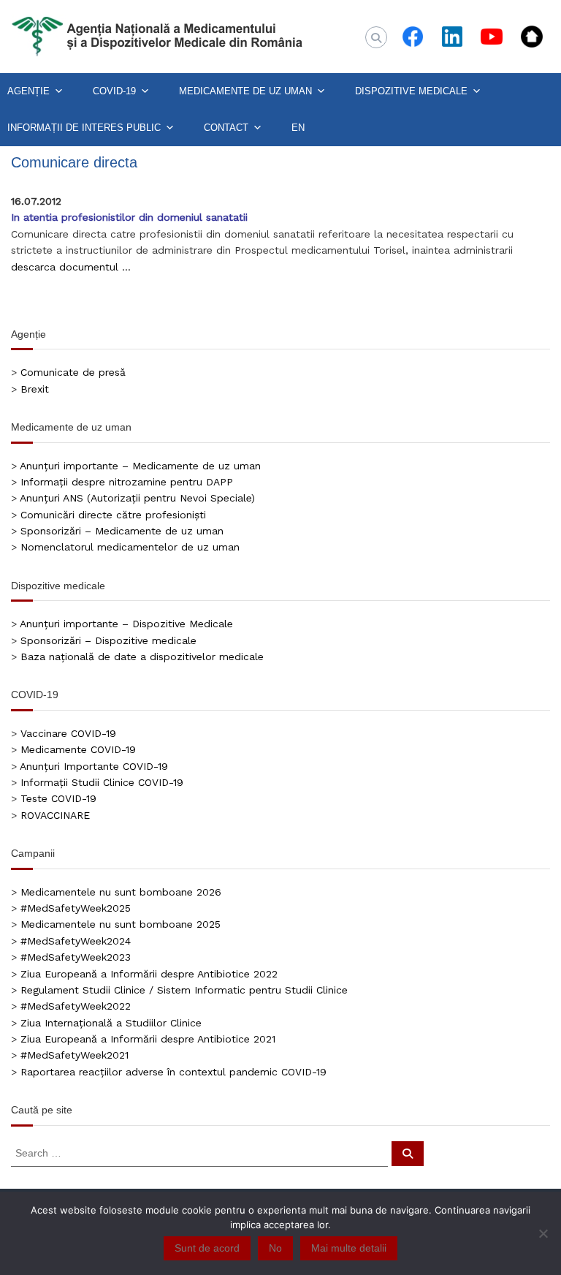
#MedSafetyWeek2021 (74, 1055)
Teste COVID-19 (58, 798)
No (275, 1248)
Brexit (34, 389)
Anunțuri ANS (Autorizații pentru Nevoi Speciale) (137, 498)
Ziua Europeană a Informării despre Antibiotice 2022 (149, 974)
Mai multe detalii (348, 1248)
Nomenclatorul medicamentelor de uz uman (130, 547)
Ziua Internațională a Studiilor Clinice (111, 1023)
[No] (542, 1233)
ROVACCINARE (55, 815)
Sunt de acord (207, 1248)
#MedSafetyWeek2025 (75, 908)
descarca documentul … (71, 267)
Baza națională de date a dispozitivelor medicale (142, 656)
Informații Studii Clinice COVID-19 (101, 782)
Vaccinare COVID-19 (68, 733)
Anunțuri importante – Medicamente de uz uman (140, 466)
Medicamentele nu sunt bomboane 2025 (120, 924)
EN (298, 127)
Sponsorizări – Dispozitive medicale (108, 640)
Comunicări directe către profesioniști (113, 515)
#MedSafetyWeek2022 (75, 1006)
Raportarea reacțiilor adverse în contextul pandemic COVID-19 (173, 1072)
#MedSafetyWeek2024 (75, 941)
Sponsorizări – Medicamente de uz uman (122, 531)
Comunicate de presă (73, 372)
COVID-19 (114, 91)
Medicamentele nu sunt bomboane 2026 (120, 892)
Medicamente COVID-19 (78, 749)
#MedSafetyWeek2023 (75, 957)
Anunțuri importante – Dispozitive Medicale (126, 623)
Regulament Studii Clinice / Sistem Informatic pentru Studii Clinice (184, 990)
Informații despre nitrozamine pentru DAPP (126, 482)
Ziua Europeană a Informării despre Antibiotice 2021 (147, 1039)
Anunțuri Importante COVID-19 (94, 766)
